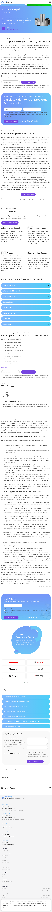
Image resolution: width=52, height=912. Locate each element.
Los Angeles (6, 840)
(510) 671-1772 (5, 834)
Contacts (4, 879)
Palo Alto (5, 824)
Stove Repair (5, 865)
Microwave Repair (6, 869)
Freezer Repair (5, 862)
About (3, 874)
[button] (23, 413)
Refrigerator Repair (7, 860)
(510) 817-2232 (13, 5)
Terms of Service (43, 87)
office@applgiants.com (8, 808)
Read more (4, 367)
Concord (5, 804)
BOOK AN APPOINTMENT (10, 223)
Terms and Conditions (7, 883)
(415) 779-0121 (6, 815)
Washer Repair (5, 867)
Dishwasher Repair (6, 853)
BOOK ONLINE (39, 5)
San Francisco (6, 813)
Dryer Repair (5, 855)
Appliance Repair (5, 769)
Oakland (5, 832)
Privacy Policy (35, 87)
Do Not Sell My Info (7, 881)
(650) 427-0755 (6, 806)
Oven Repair (5, 857)
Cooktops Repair (6, 850)
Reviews (4, 876)
